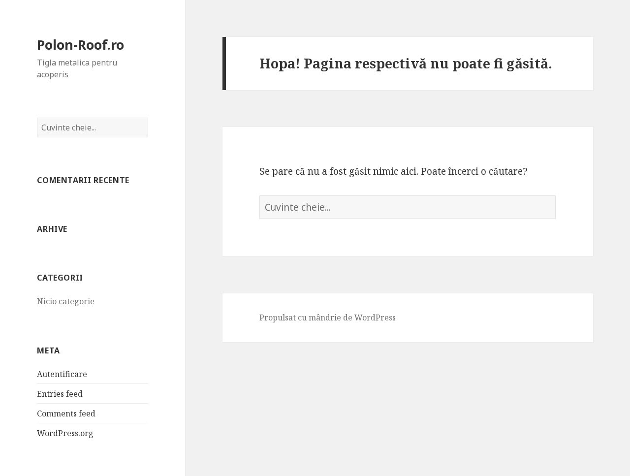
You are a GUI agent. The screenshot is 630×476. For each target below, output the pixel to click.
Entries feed (60, 393)
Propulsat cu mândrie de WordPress (327, 317)
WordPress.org (65, 433)
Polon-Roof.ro (80, 44)
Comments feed (66, 413)
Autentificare (62, 374)
